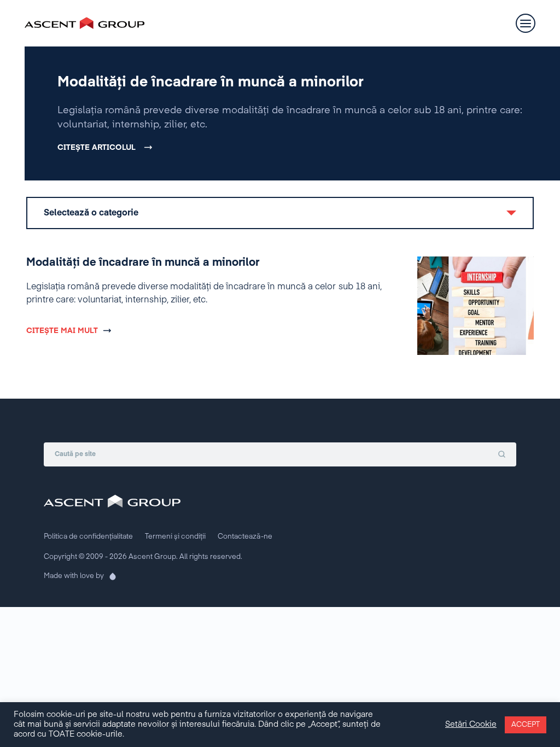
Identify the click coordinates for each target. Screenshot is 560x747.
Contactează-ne (245, 536)
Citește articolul (96, 147)
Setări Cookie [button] (471, 724)
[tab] (280, 213)
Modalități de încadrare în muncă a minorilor (210, 82)
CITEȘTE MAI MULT (62, 331)
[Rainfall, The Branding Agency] (109, 576)
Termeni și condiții (175, 536)
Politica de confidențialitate (88, 536)
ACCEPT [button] (525, 724)
